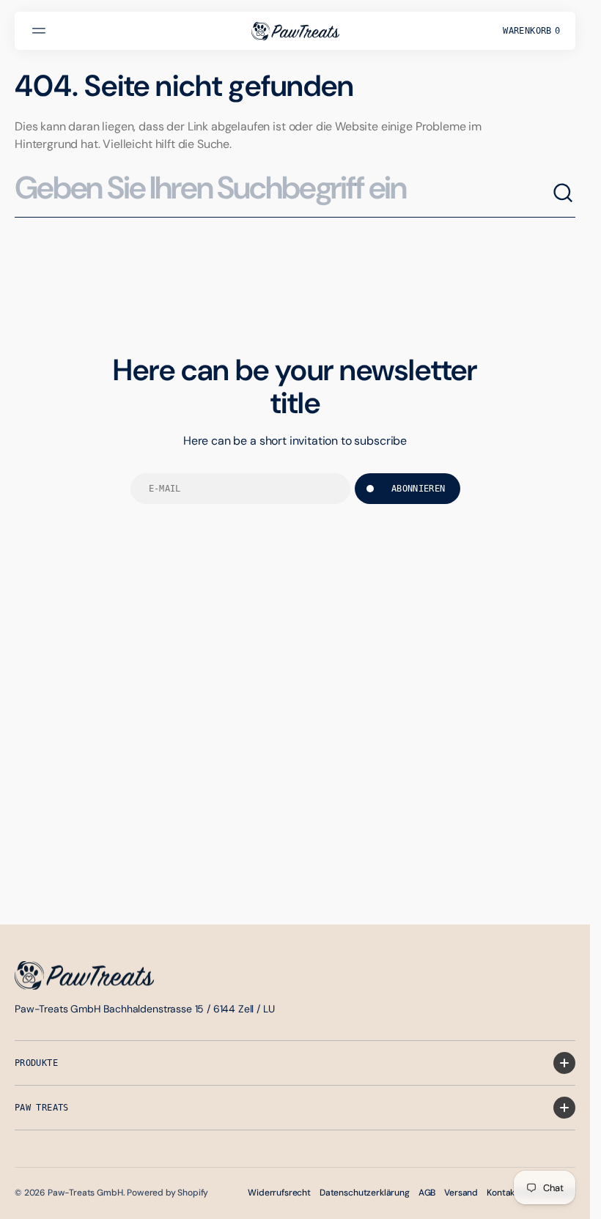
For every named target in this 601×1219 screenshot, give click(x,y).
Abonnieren (418, 488)
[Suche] (563, 193)
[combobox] (283, 194)
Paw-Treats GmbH (85, 1192)
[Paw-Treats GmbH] (295, 31)
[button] (41, 31)
